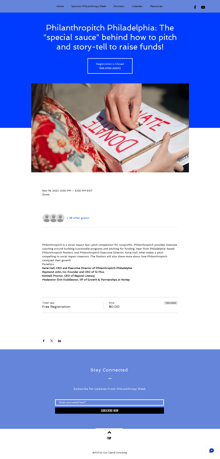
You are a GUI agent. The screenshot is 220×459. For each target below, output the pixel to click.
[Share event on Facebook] (43, 341)
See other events (110, 67)
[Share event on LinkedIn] (59, 341)
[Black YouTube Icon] (203, 7)
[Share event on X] (51, 341)
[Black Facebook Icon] (195, 7)
